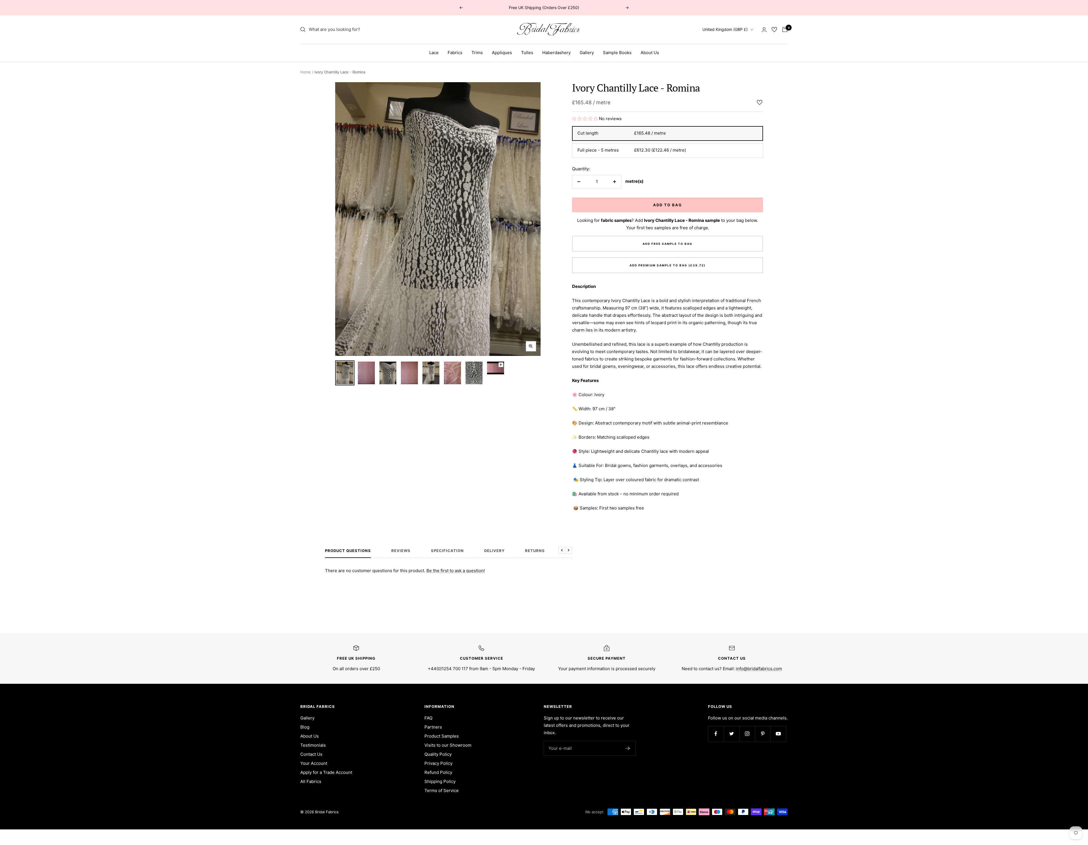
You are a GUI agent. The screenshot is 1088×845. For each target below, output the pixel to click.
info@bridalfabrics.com (759, 668)
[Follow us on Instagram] (747, 734)
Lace (434, 52)
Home (305, 72)
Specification (447, 550)
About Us (650, 52)
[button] (585, 118)
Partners (433, 727)
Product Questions (348, 550)
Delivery (494, 550)
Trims (477, 52)
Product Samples (441, 736)
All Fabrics (310, 781)
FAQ (428, 718)
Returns (535, 550)
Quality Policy (438, 754)
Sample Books (617, 52)
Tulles (527, 52)
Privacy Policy (438, 763)
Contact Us (311, 754)
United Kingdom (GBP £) (725, 29)
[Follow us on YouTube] (778, 734)
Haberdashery (556, 52)
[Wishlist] (774, 29)
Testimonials (313, 745)
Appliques (502, 52)
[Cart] (785, 29)
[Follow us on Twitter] (731, 734)
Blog (304, 727)
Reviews (401, 550)
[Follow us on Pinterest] (762, 734)
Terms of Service (441, 790)
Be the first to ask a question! (455, 570)
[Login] (764, 29)
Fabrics (455, 52)
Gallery (587, 52)
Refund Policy (438, 772)
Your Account (313, 763)
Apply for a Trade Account (326, 772)
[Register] (627, 748)
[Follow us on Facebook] (716, 734)
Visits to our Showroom (447, 745)
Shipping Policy (440, 781)
